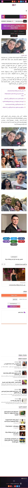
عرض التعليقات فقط (13, 303)
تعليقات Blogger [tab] (14, 295)
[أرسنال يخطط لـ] (22, 421)
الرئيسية (22, 17)
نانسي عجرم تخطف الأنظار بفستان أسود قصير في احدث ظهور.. (11, 392)
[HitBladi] (14, 5)
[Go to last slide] (5, 264)
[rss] (13, 1)
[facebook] (23, 1)
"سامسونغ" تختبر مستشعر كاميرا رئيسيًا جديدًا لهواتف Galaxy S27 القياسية (11, 413)
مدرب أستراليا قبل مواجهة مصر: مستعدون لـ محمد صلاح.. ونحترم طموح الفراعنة (11, 440)
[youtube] (19, 1)
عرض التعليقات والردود (13, 306)
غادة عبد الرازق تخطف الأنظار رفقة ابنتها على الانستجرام (12, 373)
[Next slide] (2, 264)
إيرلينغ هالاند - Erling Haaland (13, 21)
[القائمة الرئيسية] (3, 16)
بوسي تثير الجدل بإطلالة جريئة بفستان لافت (15, 91)
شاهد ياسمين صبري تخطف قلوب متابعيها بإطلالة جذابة (14, 94)
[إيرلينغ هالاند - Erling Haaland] (22, 427)
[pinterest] (15, 1)
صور (15, 33)
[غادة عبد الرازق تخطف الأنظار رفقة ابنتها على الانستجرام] (24, 372)
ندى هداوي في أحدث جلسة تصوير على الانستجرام (12, 364)
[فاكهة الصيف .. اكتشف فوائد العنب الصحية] (24, 382)
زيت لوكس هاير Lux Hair (16, 401)
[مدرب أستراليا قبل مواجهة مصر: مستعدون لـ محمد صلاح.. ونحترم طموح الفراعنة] (22, 440)
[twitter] (21, 1)
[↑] (14, 481)
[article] (14, 252)
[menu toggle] (26, 1)
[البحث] (2, 1)
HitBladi (7, 483)
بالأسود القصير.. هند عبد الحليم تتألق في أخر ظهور (14, 98)
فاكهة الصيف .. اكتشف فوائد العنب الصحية (11, 382)
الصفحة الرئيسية (21, 33)
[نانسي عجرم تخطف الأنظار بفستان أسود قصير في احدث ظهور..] (24, 391)
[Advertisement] (14, 339)
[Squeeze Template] (21, 484)
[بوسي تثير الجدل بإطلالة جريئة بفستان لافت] (22, 433)
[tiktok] (17, 1)
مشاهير (12, 33)
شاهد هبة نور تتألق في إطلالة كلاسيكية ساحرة (14, 104)
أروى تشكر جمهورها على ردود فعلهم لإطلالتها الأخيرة (13, 101)
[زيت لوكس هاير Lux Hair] (24, 400)
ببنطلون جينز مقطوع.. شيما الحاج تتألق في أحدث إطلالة (13, 107)
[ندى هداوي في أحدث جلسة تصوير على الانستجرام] (24, 363)
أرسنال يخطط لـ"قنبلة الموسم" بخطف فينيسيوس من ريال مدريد (11, 420)
